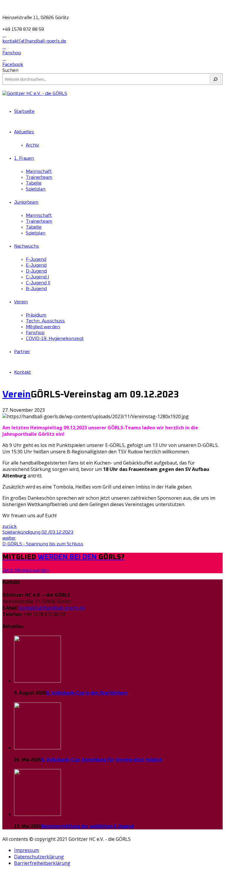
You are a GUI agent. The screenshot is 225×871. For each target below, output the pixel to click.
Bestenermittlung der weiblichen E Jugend (87, 826)
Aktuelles (24, 132)
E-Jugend (36, 265)
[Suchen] (215, 79)
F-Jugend (36, 259)
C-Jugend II (38, 282)
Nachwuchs (26, 246)
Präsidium (36, 315)
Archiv (32, 145)
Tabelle (34, 183)
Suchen (10, 70)
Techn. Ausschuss (45, 321)
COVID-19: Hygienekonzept (55, 338)
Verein (21, 302)
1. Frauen (24, 158)
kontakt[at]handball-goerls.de (52, 608)
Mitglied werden (43, 326)
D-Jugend (36, 271)
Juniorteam (26, 202)
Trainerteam (39, 177)
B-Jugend (36, 288)
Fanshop (35, 332)
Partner (22, 351)
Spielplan (35, 189)
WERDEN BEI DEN (63, 557)
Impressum (26, 850)
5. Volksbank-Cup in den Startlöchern (87, 693)
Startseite (24, 111)
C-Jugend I (37, 277)
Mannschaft (39, 171)
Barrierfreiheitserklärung (42, 863)
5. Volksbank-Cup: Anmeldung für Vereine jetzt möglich (101, 760)
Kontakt (22, 372)
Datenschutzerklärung (39, 856)
